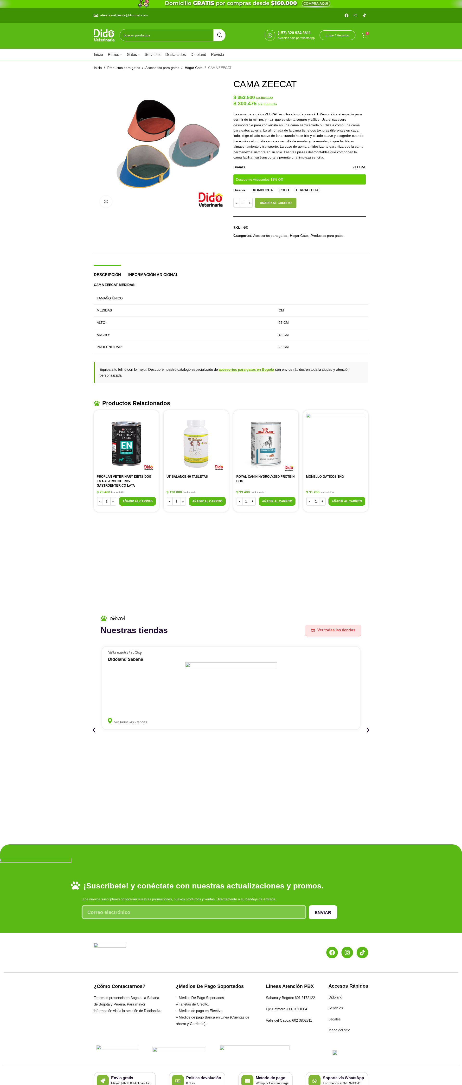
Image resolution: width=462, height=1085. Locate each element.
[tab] (107, 272)
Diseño (239, 190)
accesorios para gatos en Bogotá (246, 369)
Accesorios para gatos (162, 68)
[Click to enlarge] (106, 202)
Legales (334, 1019)
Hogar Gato (194, 68)
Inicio (98, 68)
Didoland (335, 997)
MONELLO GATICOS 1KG (325, 476)
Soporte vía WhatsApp (343, 1078)
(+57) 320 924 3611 (294, 33)
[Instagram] (347, 952)
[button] (137, 501)
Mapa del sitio (339, 1030)
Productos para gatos (124, 68)
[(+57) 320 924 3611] (269, 35)
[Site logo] (104, 35)
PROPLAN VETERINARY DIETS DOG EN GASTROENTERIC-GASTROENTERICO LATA (124, 481)
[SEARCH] (219, 35)
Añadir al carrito (276, 203)
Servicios (335, 1008)
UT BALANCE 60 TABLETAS (187, 476)
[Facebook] (332, 952)
